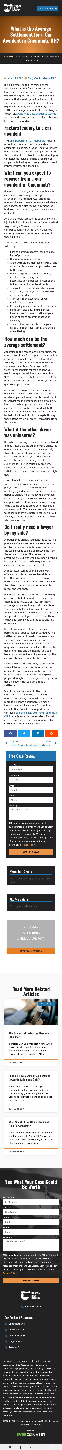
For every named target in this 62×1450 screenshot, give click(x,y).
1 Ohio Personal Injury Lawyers (24, 1421)
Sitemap (38, 1424)
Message (13, 805)
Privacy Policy (26, 1424)
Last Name (14, 775)
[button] (10, 733)
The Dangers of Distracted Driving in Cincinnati (29, 1035)
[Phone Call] (30, 1447)
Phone (12, 795)
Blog (30, 78)
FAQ (53, 78)
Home (6, 56)
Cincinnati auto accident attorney (37, 113)
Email (11, 785)
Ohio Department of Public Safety (28, 140)
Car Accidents (42, 78)
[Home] (10, 1447)
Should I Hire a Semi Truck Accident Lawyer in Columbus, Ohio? (29, 1078)
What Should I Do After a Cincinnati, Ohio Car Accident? (29, 1124)
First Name (14, 765)
